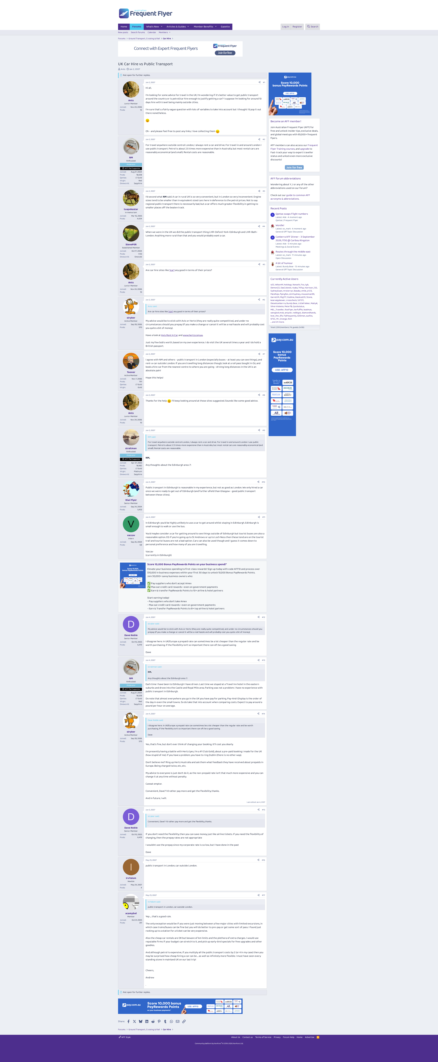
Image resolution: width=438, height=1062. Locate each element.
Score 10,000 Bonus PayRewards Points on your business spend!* (187, 564)
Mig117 (283, 297)
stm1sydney (294, 294)
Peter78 (288, 306)
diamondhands (309, 313)
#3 (264, 191)
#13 (263, 660)
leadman (308, 309)
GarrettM (274, 297)
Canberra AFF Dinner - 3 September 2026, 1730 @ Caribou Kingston (295, 239)
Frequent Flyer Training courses (294, 147)
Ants (123, 69)
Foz (302, 285)
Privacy (277, 1037)
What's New (152, 27)
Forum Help (288, 1037)
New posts (123, 32)
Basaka (297, 291)
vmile (303, 291)
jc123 (309, 291)
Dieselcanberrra (278, 303)
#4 (263, 226)
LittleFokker (304, 303)
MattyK (314, 303)
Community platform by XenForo (219, 1043)
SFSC (272, 319)
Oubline (290, 297)
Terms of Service (263, 1037)
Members (163, 32)
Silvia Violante (277, 306)
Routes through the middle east (293, 252)
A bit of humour (284, 263)
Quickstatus (298, 306)
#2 (264, 139)
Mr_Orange (281, 319)
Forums (136, 27)
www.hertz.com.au (193, 335)
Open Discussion (283, 258)
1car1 (172, 270)
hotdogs (288, 285)
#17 (263, 895)
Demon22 (275, 288)
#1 (264, 82)
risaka (295, 288)
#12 (263, 617)
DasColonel (286, 288)
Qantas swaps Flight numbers (292, 214)
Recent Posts (278, 208)
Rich (290, 319)
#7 (264, 354)
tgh (306, 285)
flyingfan (284, 294)
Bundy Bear (291, 303)
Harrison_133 (311, 288)
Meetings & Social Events (287, 247)
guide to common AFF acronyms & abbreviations (290, 197)
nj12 (272, 285)
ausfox (309, 316)
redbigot (297, 313)
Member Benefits (203, 27)
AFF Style (126, 1037)
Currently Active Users (284, 279)
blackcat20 (300, 297)
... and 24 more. (277, 322)
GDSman (301, 316)
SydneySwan (276, 291)
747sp (301, 288)
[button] (161, 27)
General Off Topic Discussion (289, 232)
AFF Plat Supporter (132, 168)
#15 (263, 809)
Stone (309, 297)
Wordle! (280, 225)
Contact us (247, 1037)
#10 (263, 482)
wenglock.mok (277, 313)
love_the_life (276, 316)
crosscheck (291, 300)
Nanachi (296, 285)
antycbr (288, 313)
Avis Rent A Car (169, 335)
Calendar (152, 32)
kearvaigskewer (277, 300)
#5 (264, 264)
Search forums (138, 32)
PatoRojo (274, 294)
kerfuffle (298, 309)
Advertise (309, 1037)
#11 (263, 517)
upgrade (304, 149)
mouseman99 (307, 294)
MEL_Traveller (277, 309)
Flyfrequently (290, 316)
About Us (235, 1037)
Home (124, 27)
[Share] (259, 83)
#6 (263, 299)
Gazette (225, 27)
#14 (263, 713)
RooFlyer (289, 309)
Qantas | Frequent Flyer (287, 220)
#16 (263, 860)
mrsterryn (288, 291)
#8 (263, 395)
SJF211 (301, 300)
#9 (263, 430)
